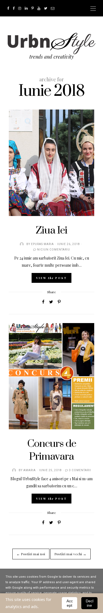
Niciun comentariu (53, 250)
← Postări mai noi (30, 554)
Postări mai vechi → (70, 554)
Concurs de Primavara (51, 450)
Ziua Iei (51, 230)
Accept (69, 603)
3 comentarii (80, 470)
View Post (51, 278)
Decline (89, 603)
